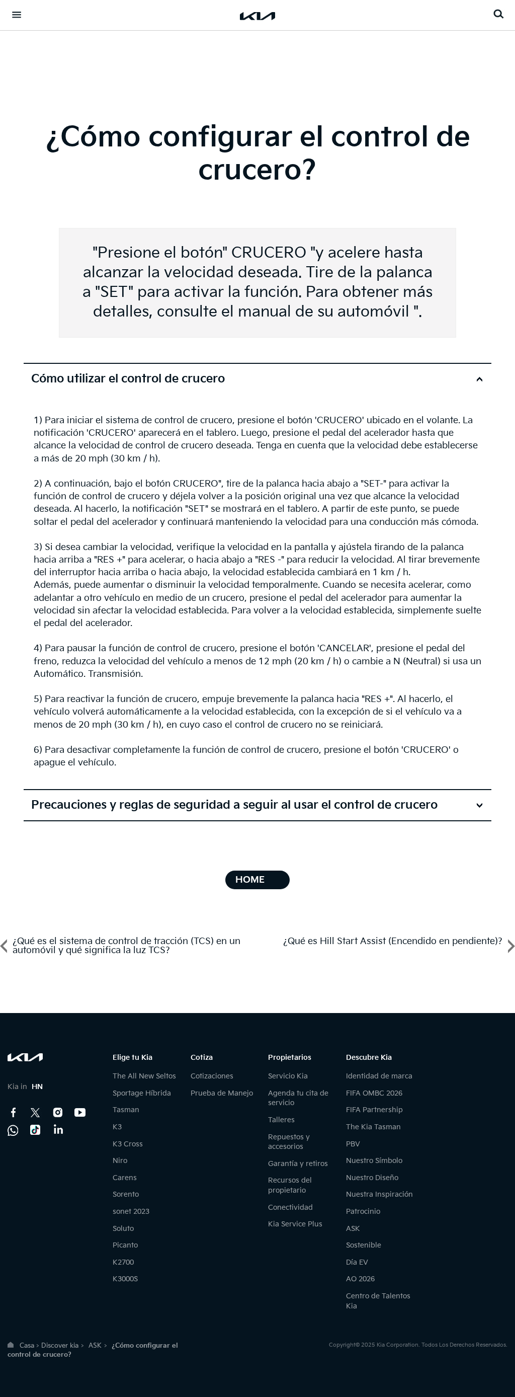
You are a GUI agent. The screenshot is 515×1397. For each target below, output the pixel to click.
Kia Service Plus (295, 1224)
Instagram (58, 1113)
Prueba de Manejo (222, 1093)
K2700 (123, 1262)
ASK (353, 1228)
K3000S (125, 1279)
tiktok (36, 1130)
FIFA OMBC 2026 (374, 1093)
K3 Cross (128, 1144)
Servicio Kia (288, 1076)
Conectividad (290, 1207)
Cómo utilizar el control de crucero (128, 379)
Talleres (281, 1120)
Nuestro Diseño (372, 1178)
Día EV (357, 1262)
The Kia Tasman (373, 1127)
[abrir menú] (16, 14)
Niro (120, 1160)
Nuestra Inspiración (379, 1194)
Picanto (125, 1245)
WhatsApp (14, 1130)
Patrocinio (363, 1211)
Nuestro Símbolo (374, 1160)
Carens (125, 1178)
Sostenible (363, 1245)
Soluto (123, 1228)
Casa (27, 1346)
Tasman (126, 1110)
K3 (117, 1127)
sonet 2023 (131, 1211)
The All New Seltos (144, 1076)
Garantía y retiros (298, 1163)
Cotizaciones (212, 1076)
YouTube (80, 1113)
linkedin (58, 1130)
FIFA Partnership (374, 1110)
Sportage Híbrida (142, 1093)
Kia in (25, 1086)
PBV (353, 1144)
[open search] (498, 14)
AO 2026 (360, 1279)
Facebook (14, 1113)
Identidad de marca (379, 1076)
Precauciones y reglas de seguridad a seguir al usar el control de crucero (234, 805)
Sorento (126, 1194)
